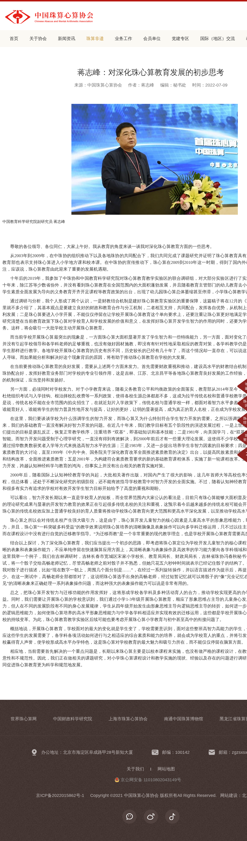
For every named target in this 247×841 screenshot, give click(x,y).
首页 (14, 38)
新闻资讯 (66, 38)
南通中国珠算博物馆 (183, 718)
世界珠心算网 (24, 718)
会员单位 (152, 38)
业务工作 (123, 38)
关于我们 (135, 769)
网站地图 (166, 769)
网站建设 (229, 795)
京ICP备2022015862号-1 (60, 795)
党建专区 (180, 38)
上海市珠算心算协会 (128, 718)
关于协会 (38, 38)
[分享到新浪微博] (151, 816)
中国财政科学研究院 (72, 718)
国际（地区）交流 (217, 38)
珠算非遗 (95, 38)
